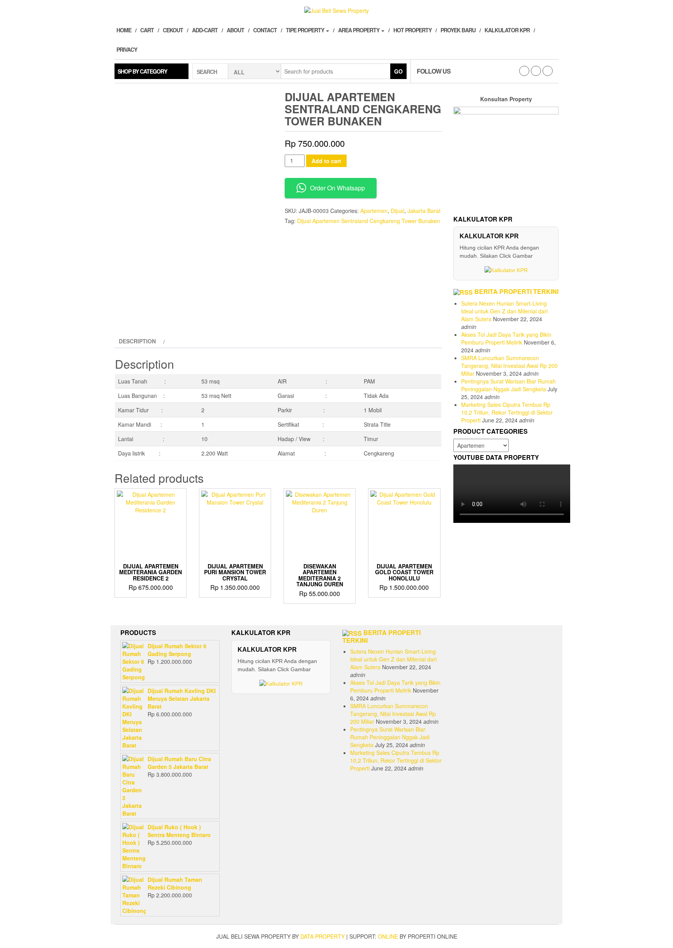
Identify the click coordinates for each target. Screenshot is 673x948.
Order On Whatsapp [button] (337, 187)
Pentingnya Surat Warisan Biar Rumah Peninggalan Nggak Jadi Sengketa (508, 385)
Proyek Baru (458, 30)
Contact (265, 30)
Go (398, 71)
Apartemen (374, 211)
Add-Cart (205, 30)
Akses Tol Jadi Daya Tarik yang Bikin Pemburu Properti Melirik (506, 338)
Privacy (126, 49)
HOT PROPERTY (412, 30)
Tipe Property (305, 30)
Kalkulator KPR (507, 30)
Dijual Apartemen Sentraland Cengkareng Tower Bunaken (368, 221)
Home (123, 30)
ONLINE (388, 936)
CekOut (173, 30)
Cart (147, 30)
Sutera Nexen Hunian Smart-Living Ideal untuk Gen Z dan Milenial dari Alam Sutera (504, 311)
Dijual (397, 211)
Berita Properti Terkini (516, 291)
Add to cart (326, 161)
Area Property (359, 30)
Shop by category (142, 71)
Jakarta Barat (423, 211)
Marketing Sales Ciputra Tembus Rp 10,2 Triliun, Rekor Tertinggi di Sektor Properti (507, 412)
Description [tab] (137, 341)
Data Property (322, 936)
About (235, 30)
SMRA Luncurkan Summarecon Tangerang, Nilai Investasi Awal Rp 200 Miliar (509, 365)
